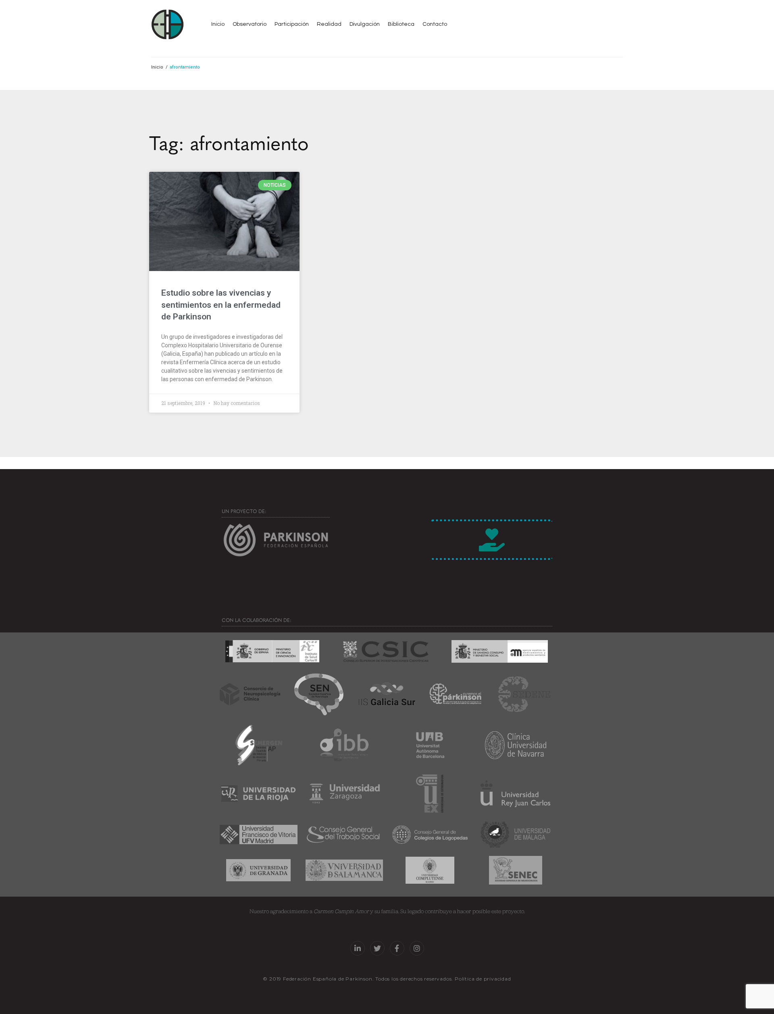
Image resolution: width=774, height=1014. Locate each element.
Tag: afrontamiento (229, 142)
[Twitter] (377, 948)
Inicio (157, 67)
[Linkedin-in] (357, 948)
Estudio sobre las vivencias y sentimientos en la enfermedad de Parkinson (221, 304)
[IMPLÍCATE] (491, 540)
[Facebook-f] (397, 948)
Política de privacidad (483, 979)
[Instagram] (417, 948)
